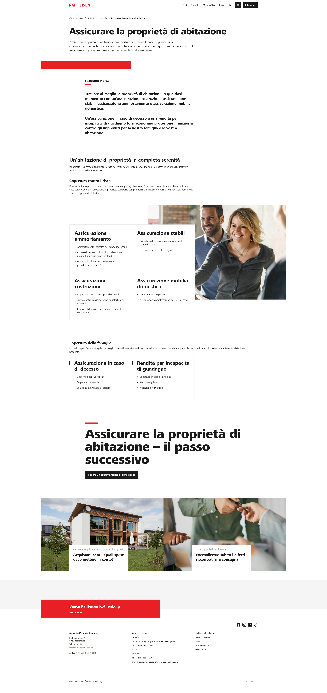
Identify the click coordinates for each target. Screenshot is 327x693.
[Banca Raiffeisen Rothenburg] (79, 5)
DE (247, 681)
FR (252, 681)
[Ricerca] (230, 5)
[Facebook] (238, 625)
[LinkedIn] (250, 625)
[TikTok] (256, 625)
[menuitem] (191, 5)
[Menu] (238, 5)
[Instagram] (244, 625)
